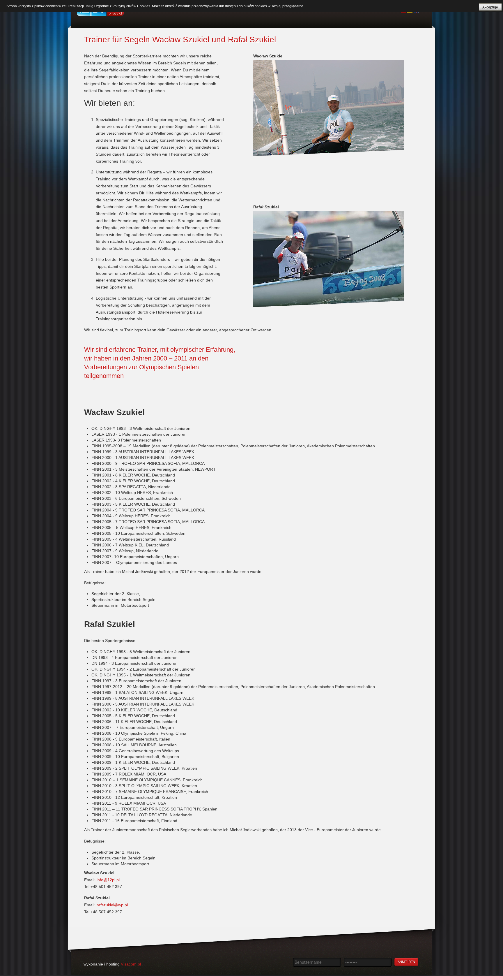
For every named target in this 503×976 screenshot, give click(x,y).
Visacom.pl (131, 964)
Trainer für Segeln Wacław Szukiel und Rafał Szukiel (180, 39)
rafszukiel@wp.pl (112, 905)
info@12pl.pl (108, 879)
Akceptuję (490, 7)
